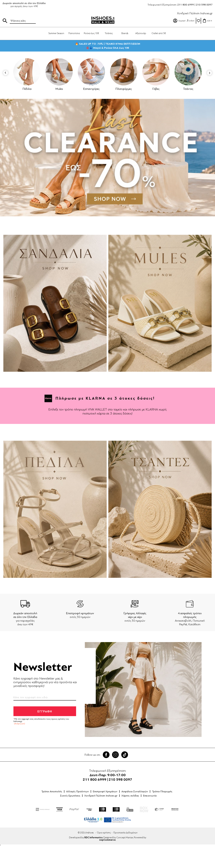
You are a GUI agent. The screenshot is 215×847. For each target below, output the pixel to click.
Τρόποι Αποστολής (51, 791)
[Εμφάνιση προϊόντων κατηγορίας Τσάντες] (155, 71)
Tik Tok (124, 754)
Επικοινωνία (150, 795)
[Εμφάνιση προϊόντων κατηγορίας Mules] (26, 71)
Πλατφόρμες (91, 88)
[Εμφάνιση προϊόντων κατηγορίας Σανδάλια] (188, 71)
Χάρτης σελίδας (130, 795)
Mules (27, 88)
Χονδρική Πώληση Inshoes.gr (194, 13)
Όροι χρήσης (104, 832)
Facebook (106, 754)
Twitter (115, 754)
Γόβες (123, 88)
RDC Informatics (93, 837)
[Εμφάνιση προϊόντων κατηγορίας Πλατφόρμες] (91, 71)
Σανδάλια (188, 88)
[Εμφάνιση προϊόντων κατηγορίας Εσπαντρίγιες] (59, 71)
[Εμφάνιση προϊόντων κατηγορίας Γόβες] (123, 71)
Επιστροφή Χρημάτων (105, 791)
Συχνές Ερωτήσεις (70, 795)
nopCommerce (107, 840)
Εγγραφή (182, 21)
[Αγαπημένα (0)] (198, 21)
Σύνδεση (191, 21)
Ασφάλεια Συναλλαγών (134, 791)
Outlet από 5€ (159, 33)
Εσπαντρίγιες (59, 88)
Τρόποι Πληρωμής (162, 791)
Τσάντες (156, 88)
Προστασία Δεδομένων (125, 832)
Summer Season (56, 33)
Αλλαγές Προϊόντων (77, 791)
